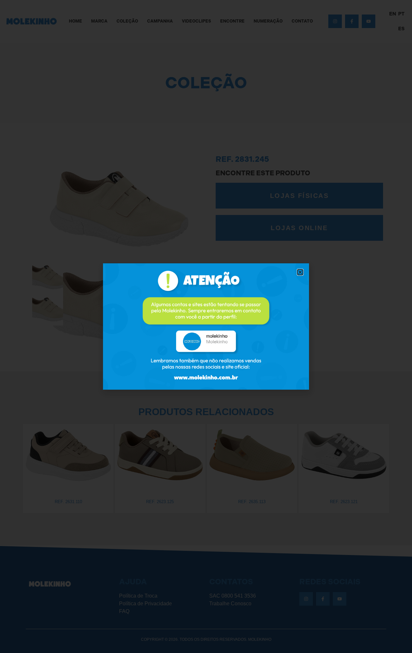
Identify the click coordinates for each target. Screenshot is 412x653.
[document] (206, 326)
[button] (300, 272)
